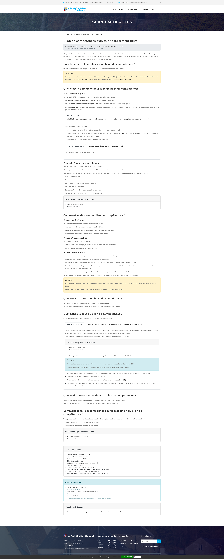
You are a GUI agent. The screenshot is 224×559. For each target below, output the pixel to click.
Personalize (137, 557)
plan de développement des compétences (83, 104)
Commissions (132, 9)
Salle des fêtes (134, 543)
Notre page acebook (150, 546)
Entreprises (122, 540)
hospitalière (89, 79)
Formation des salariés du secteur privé (109, 46)
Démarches (122, 543)
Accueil (67, 34)
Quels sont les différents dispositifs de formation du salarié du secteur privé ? (94, 512)
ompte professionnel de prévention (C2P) (111, 380)
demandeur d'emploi (123, 79)
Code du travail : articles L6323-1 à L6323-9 (82, 467)
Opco (123, 133)
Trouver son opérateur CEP (77, 436)
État (74, 79)
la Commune (110, 9)
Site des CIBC (72, 496)
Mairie (121, 9)
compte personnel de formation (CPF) (81, 100)
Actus (154, 9)
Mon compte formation (75, 204)
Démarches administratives (80, 34)
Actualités (122, 547)
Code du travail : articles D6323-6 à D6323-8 (82, 471)
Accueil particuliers (71, 46)
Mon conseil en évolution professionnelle (81, 492)
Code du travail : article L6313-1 (78, 455)
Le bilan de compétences (76, 487)
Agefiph (139, 133)
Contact (136, 547)
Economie (145, 9)
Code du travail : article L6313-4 (78, 459)
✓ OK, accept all (127, 557)
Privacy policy (145, 557)
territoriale (80, 79)
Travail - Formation (86, 46)
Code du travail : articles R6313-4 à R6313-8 (82, 463)
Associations (134, 540)
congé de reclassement (79, 107)
